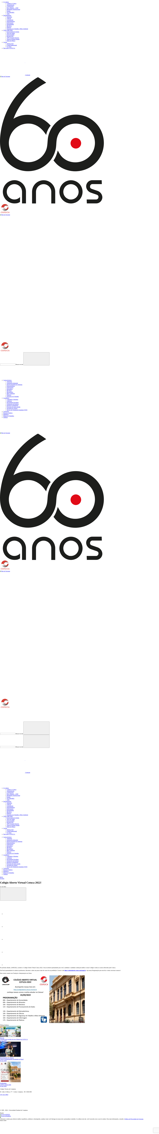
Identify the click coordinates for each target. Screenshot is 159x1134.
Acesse (5, 42)
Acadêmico (6, 398)
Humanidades (10, 24)
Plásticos (9, 27)
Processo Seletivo (8, 413)
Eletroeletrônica (11, 21)
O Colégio (6, 2)
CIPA (8, 14)
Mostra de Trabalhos (8, 416)
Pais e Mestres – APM (12, 8)
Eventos (2, 878)
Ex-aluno (9, 46)
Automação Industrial (12, 383)
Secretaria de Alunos (12, 408)
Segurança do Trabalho (13, 396)
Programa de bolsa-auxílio (13, 407)
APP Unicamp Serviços (13, 37)
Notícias (5, 417)
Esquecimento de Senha (13, 32)
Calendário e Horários (12, 399)
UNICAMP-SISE (8, 30)
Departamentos (7, 15)
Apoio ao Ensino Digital (13, 39)
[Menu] (12, 431)
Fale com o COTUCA (9, 48)
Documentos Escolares (13, 402)
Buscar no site (19, 364)
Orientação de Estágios (13, 404)
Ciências (9, 18)
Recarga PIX (10, 36)
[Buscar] (12, 720)
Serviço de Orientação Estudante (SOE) (17, 410)
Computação (10, 20)
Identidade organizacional (13, 9)
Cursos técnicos (7, 380)
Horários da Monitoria (12, 405)
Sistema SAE (10, 43)
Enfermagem (10, 23)
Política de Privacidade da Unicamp (134, 1119)
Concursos (6, 411)
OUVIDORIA (10, 12)
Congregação (10, 6)
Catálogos (9, 401)
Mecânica (9, 26)
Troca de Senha (11, 33)
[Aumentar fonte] (12, 62)
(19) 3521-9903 (4, 1094)
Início (1, 877)
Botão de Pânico (11, 40)
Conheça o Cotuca (11, 3)
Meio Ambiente (11, 393)
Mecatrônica (10, 392)
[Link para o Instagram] (12, 377)
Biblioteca (6, 414)
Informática (10, 389)
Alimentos (9, 17)
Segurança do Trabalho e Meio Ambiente (17, 29)
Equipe (8, 11)
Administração (10, 5)
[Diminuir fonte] (37, 62)
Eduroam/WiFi (10, 34)
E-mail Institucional (12, 45)
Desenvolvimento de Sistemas (14, 384)
